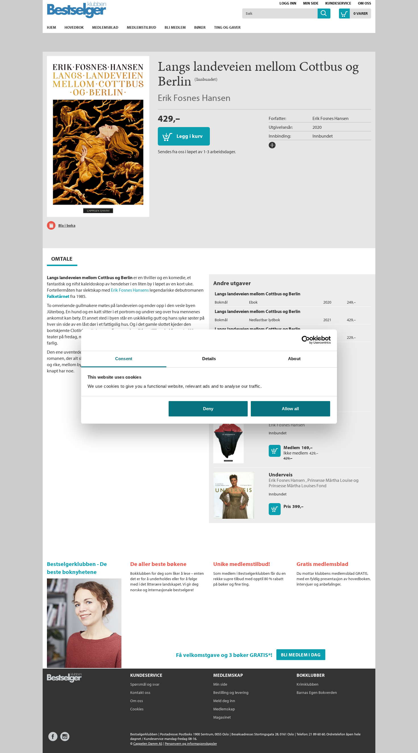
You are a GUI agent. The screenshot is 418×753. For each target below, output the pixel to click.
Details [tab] (209, 358)
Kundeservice (338, 3)
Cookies (137, 708)
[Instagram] (64, 739)
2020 (317, 127)
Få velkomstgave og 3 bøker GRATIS (222, 654)
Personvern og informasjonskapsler (191, 743)
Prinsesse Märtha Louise (330, 480)
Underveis (281, 474)
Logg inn (288, 3)
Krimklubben (307, 684)
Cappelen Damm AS (147, 743)
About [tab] (294, 358)
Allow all (290, 408)
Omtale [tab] (62, 258)
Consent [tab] (123, 358)
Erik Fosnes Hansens (130, 290)
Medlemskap (224, 708)
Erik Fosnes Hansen (194, 97)
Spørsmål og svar (145, 684)
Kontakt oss (140, 692)
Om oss (364, 3)
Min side (310, 3)
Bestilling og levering (231, 692)
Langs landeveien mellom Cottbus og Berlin (257, 293)
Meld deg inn (224, 700)
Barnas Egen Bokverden (317, 692)
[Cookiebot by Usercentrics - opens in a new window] (306, 340)
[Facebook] (52, 739)
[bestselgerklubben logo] (64, 678)
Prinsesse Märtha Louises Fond (297, 485)
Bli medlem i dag (301, 654)
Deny (208, 408)
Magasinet (222, 717)
